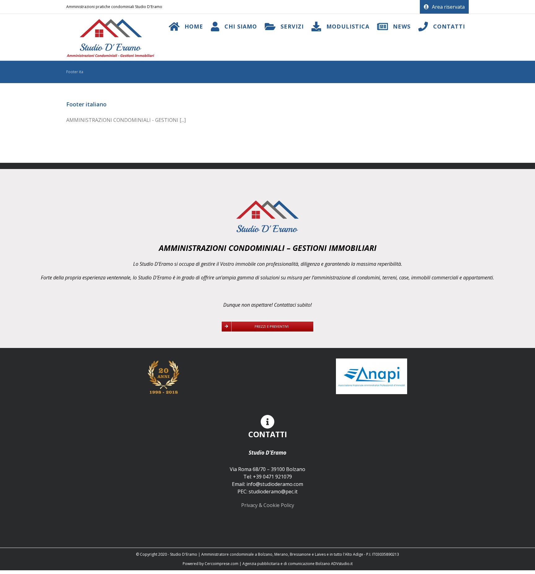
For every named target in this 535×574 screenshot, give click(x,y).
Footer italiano (86, 104)
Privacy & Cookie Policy (267, 505)
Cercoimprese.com (221, 563)
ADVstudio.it (342, 563)
